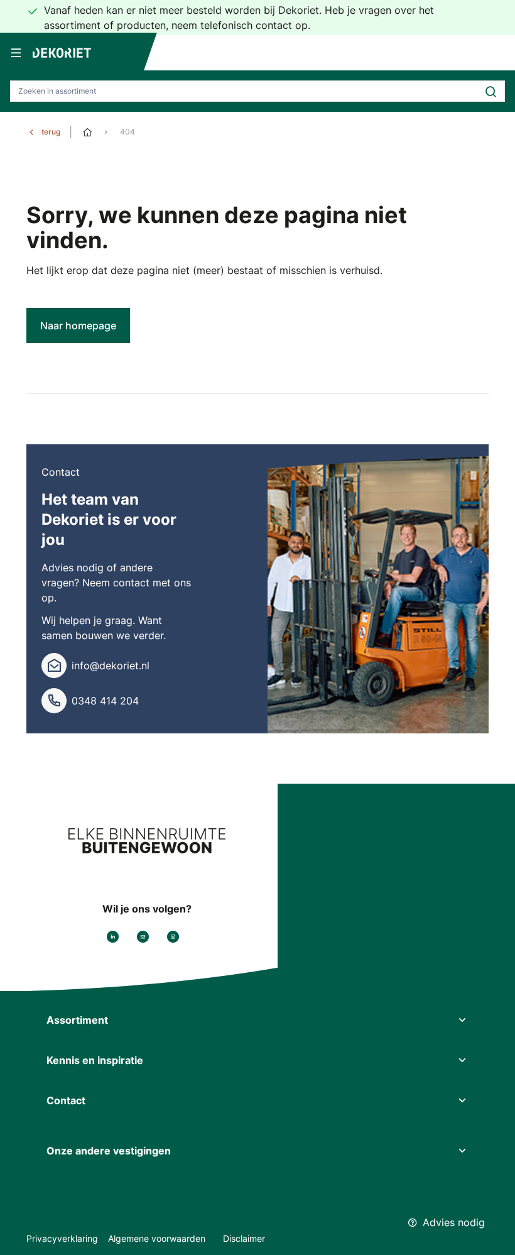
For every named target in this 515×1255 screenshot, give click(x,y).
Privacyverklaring (62, 1238)
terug (50, 131)
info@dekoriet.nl (110, 665)
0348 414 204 (105, 700)
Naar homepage (78, 325)
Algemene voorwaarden (158, 1238)
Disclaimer (244, 1238)
